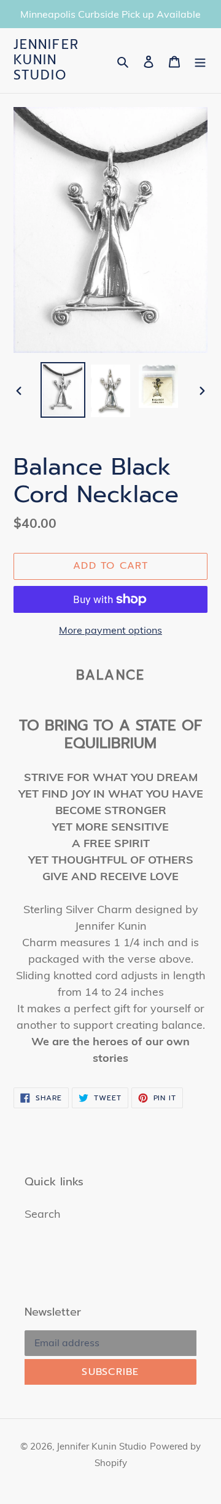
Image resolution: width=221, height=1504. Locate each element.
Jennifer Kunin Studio (46, 60)
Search (43, 1214)
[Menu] (200, 60)
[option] (63, 390)
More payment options (110, 630)
